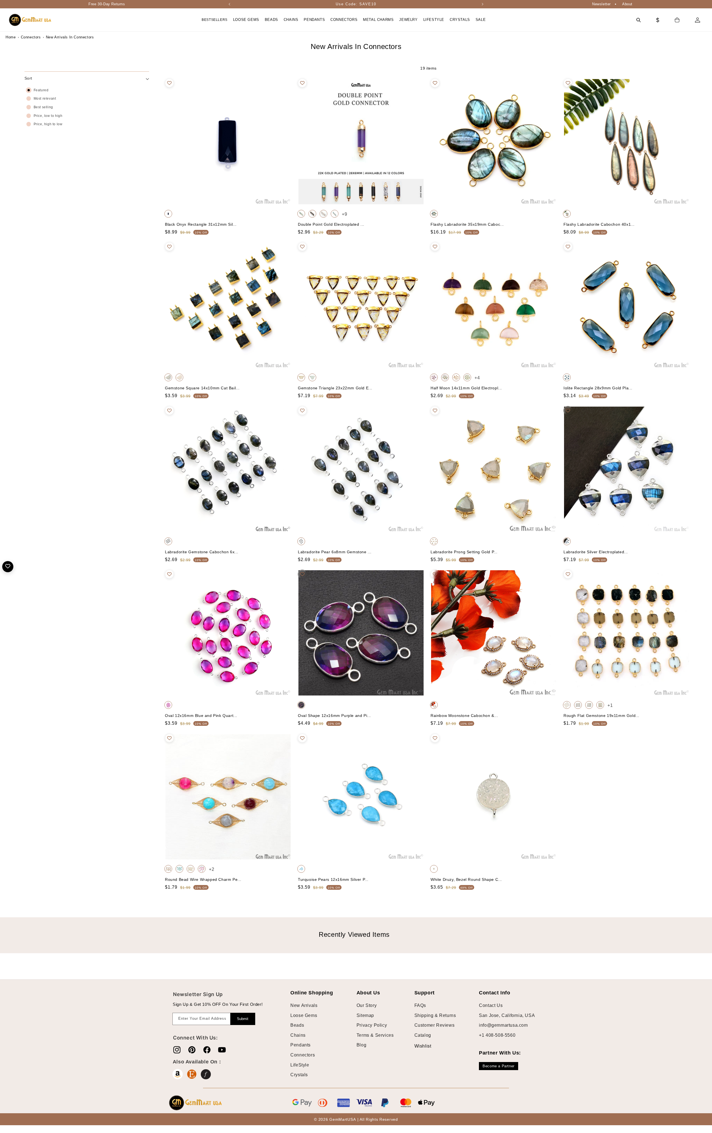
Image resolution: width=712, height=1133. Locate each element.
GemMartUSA (342, 1119)
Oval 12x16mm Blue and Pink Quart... (201, 716)
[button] (246, 20)
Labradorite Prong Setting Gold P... (464, 552)
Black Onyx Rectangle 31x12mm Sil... (201, 224)
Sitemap (365, 1015)
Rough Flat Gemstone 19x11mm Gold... (601, 716)
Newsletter (601, 4)
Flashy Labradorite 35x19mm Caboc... (467, 224)
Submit (242, 1019)
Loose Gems (303, 1015)
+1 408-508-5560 (497, 1035)
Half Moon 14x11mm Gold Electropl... (466, 388)
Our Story (367, 1005)
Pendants (300, 1045)
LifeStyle (299, 1065)
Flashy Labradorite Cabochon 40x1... (599, 224)
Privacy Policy (372, 1025)
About (627, 4)
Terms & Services (375, 1035)
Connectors (31, 37)
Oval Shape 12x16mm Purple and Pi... (334, 716)
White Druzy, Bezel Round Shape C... (466, 879)
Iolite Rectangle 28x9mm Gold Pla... (597, 388)
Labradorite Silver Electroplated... (595, 552)
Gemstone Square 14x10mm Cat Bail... (202, 388)
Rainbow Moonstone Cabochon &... (464, 716)
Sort (28, 78)
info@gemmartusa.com (503, 1025)
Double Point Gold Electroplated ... (331, 224)
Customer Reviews (434, 1025)
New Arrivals (303, 1005)
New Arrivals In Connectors (60, 37)
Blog (361, 1045)
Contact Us (491, 1005)
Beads (297, 1025)
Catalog (422, 1035)
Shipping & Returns (435, 1015)
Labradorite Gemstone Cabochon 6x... (201, 552)
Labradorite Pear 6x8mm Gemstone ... (335, 552)
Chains (298, 1035)
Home (11, 37)
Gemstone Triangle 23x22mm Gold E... (335, 388)
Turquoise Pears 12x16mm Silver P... (333, 879)
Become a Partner (499, 1066)
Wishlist (418, 1046)
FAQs (420, 1005)
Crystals (299, 1074)
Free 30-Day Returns (106, 4)
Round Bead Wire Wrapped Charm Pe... (203, 879)
